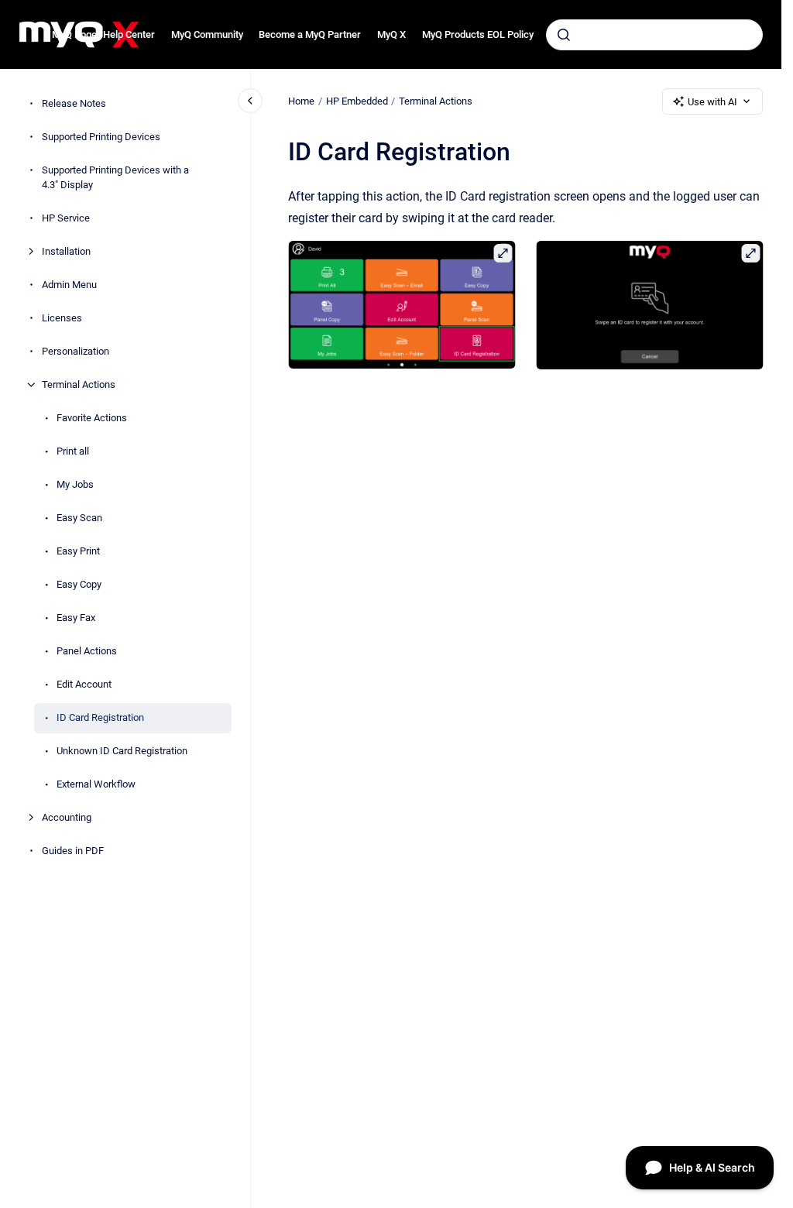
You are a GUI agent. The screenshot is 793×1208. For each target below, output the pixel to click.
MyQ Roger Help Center (103, 34)
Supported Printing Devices (101, 136)
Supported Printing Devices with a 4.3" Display (115, 177)
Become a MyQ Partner (310, 34)
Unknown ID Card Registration (122, 751)
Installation (66, 251)
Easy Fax (76, 617)
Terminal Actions (78, 384)
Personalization (75, 351)
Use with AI (712, 102)
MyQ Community (207, 34)
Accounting (66, 817)
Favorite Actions (92, 418)
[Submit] (563, 34)
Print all (73, 451)
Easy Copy (79, 584)
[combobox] (654, 35)
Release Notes (74, 103)
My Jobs (75, 484)
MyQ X (391, 34)
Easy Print (78, 551)
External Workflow (96, 784)
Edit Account (84, 684)
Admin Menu (69, 284)
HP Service (66, 218)
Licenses (62, 318)
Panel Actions (87, 651)
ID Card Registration (100, 717)
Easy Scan (79, 517)
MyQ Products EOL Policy (478, 34)
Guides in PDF (73, 850)
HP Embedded (357, 101)
